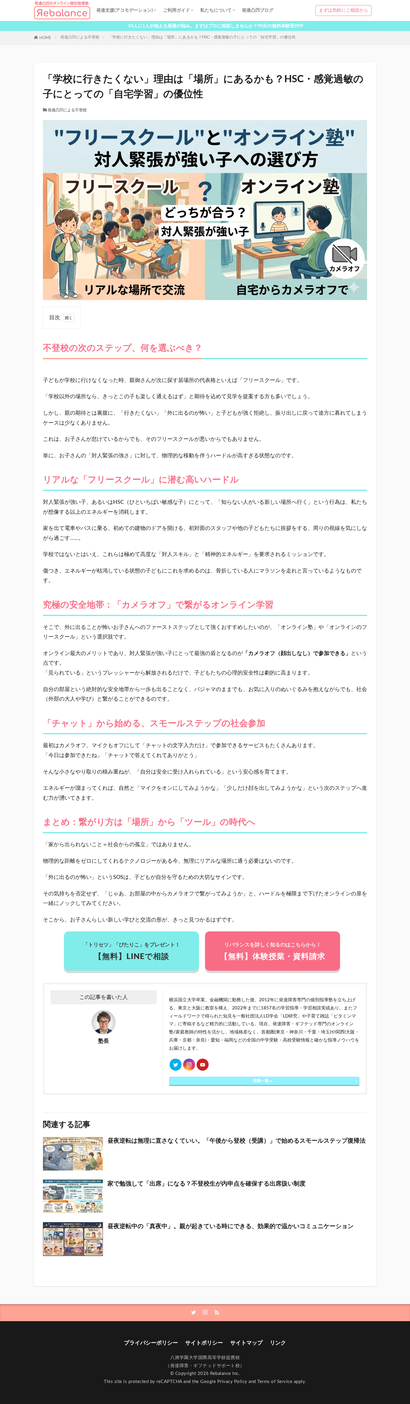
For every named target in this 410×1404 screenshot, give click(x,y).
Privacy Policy (232, 1381)
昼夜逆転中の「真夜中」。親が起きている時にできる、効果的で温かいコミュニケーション (230, 1226)
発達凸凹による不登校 (79, 37)
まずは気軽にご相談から (343, 10)
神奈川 (296, 1032)
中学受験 (269, 1040)
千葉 (311, 1032)
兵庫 (173, 1040)
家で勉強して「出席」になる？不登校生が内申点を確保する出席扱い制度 (206, 1184)
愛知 (215, 1040)
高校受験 (292, 1040)
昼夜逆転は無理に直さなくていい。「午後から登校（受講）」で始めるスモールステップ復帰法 (236, 1141)
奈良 (200, 1040)
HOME (45, 38)
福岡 (228, 1040)
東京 (280, 1032)
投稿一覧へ (263, 1081)
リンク (278, 1342)
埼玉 (325, 1032)
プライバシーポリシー (151, 1342)
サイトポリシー (204, 1342)
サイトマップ (246, 1342)
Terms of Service (274, 1381)
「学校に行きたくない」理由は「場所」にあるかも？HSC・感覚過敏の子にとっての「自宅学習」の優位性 (202, 37)
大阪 (350, 1032)
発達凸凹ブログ (257, 10)
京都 (186, 1040)
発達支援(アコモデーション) (124, 10)
